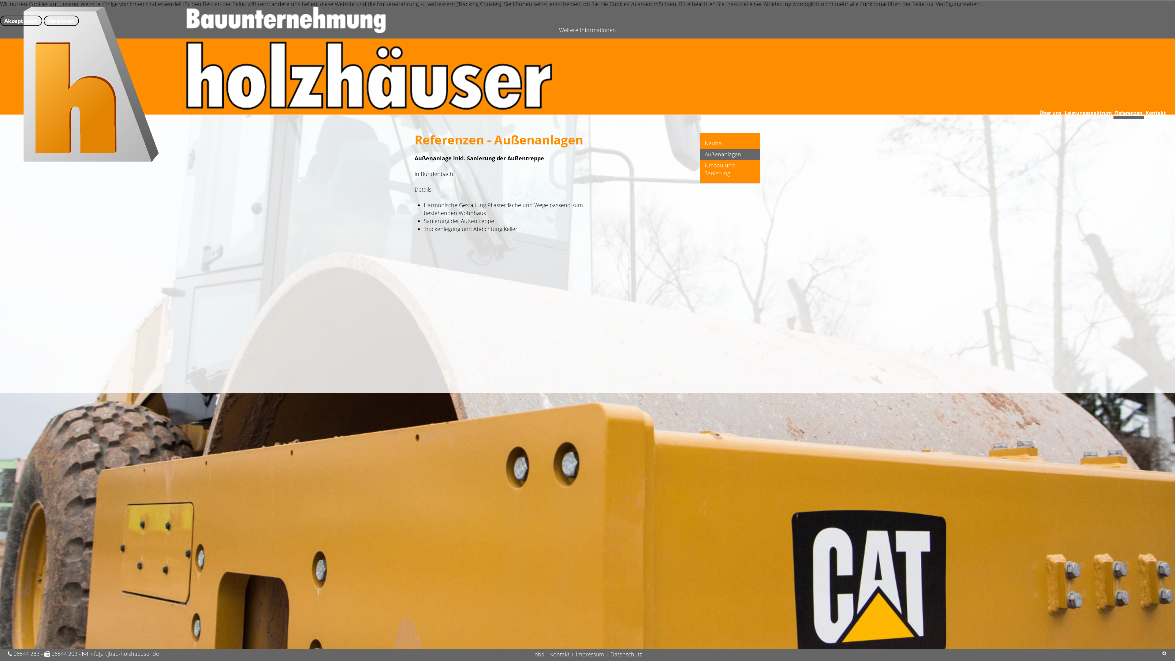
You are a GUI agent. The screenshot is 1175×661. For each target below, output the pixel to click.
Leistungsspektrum (1088, 113)
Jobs (538, 654)
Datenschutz (626, 654)
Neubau (715, 143)
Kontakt (1156, 113)
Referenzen (1129, 113)
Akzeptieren (21, 20)
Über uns (1050, 113)
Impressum (590, 654)
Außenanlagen (723, 154)
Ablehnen (61, 20)
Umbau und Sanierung (720, 169)
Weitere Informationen (587, 30)
